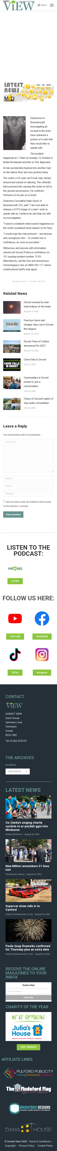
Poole (30, 914)
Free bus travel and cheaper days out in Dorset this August (38, 325)
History (21, 874)
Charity (9, 834)
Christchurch (11, 874)
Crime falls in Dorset (35, 360)
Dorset (24, 281)
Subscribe (28, 985)
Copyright (10, 1145)
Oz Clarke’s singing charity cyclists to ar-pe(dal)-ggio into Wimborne (27, 826)
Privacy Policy (27, 1145)
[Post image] (12, 307)
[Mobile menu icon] (52, 5)
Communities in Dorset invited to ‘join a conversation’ (36, 382)
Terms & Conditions (40, 1141)
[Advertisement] (28, 40)
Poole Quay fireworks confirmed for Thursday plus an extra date (28, 948)
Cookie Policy (45, 1145)
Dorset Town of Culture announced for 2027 (36, 344)
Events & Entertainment (16, 914)
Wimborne (17, 834)
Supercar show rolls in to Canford (23, 908)
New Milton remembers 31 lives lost (27, 868)
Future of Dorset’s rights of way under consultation (38, 401)
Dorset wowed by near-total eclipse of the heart (37, 304)
